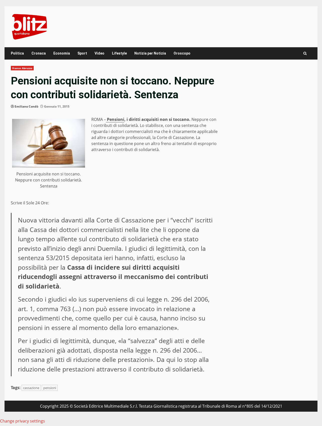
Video (99, 53)
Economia (61, 53)
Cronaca (38, 53)
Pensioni (115, 119)
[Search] (305, 53)
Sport (82, 53)
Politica (17, 53)
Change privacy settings (22, 421)
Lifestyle (119, 53)
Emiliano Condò (26, 106)
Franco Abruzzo (22, 68)
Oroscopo (182, 53)
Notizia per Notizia (150, 53)
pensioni (49, 388)
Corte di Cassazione (125, 220)
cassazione (31, 388)
